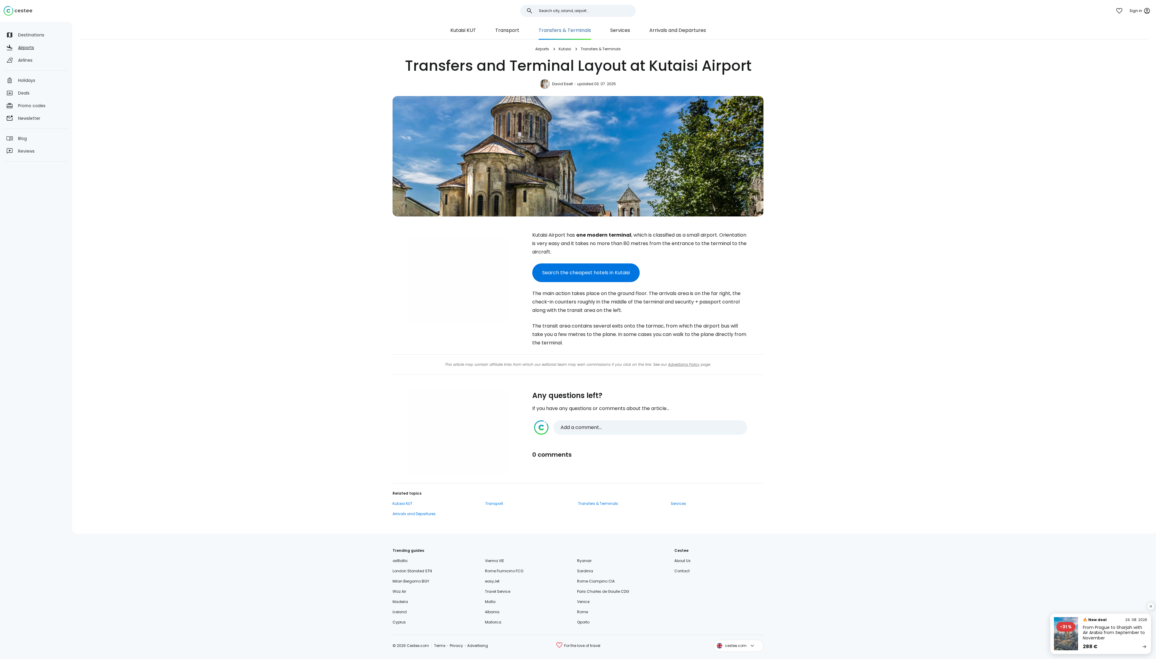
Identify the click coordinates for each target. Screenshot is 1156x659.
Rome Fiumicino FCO (504, 571)
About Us (682, 560)
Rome (582, 611)
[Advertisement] (457, 280)
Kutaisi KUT (463, 30)
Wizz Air (399, 591)
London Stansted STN (412, 571)
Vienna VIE (494, 560)
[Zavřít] (1150, 606)
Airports (542, 48)
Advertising (477, 645)
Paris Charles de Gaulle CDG (603, 591)
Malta (490, 601)
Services (620, 30)
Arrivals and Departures (677, 30)
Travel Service (497, 591)
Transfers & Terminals (565, 30)
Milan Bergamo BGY (411, 581)
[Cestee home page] (18, 11)
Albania (492, 611)
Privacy (456, 645)
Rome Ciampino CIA (596, 581)
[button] (640, 427)
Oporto (583, 622)
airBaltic (400, 560)
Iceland (400, 611)
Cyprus (399, 622)
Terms (440, 645)
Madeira (400, 601)
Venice (583, 601)
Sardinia (585, 571)
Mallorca (493, 622)
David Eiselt (562, 83)
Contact (682, 571)
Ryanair (584, 560)
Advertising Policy (684, 364)
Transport (507, 30)
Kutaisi (565, 48)
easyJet (492, 581)
